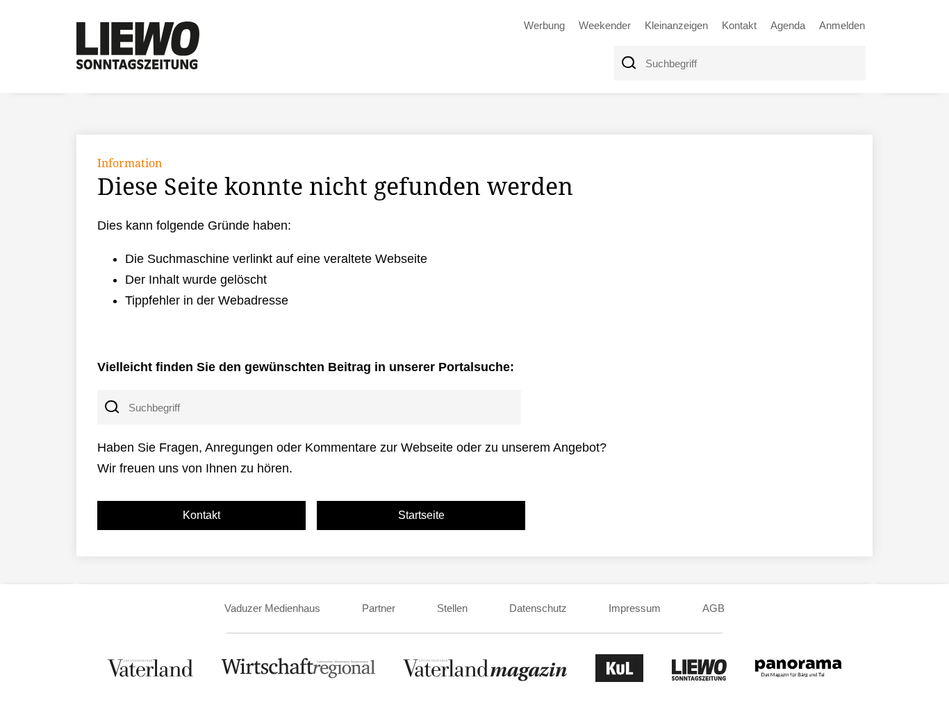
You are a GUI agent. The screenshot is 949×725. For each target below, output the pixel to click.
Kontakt (739, 25)
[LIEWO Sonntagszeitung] (699, 678)
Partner (378, 608)
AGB (713, 608)
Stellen (452, 608)
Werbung (544, 25)
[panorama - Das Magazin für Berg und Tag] (798, 678)
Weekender (605, 25)
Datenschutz (538, 608)
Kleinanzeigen (676, 25)
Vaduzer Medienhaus (272, 608)
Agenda (787, 25)
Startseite (421, 515)
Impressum (635, 608)
